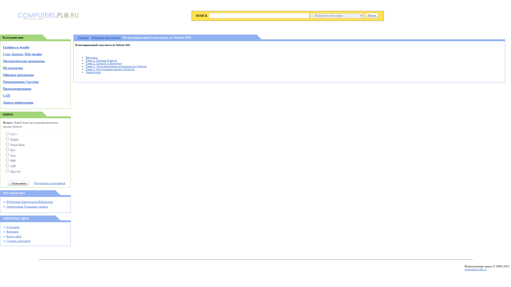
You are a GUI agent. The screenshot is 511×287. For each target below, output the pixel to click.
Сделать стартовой (18, 240)
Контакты (12, 231)
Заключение (93, 72)
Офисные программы (18, 75)
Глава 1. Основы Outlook (101, 60)
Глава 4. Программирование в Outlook (110, 69)
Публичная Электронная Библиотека (29, 201)
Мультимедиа (13, 68)
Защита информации (18, 102)
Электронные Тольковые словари (27, 206)
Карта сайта (14, 236)
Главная (83, 37)
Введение (92, 57)
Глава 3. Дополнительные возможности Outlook (116, 66)
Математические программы (24, 61)
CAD (6, 96)
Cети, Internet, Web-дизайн (22, 54)
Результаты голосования (49, 183)
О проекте (12, 227)
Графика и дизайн (16, 47)
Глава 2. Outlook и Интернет (104, 63)
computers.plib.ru (476, 269)
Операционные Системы (21, 82)
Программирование (17, 89)
